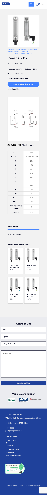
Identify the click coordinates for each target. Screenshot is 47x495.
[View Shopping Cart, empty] (37, 5)
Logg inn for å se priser (23, 84)
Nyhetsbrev (9, 443)
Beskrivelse (13, 226)
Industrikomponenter (19, 49)
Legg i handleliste (14, 89)
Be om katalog (10, 440)
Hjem (9, 49)
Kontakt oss (9, 445)
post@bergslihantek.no (14, 431)
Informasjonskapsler (13, 455)
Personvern (9, 452)
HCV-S (17, 54)
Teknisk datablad (28, 145)
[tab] (23, 226)
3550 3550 (9, 428)
